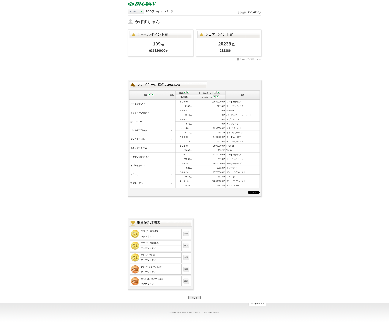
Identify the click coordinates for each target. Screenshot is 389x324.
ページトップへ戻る (257, 304)
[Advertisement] (194, 70)
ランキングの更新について (250, 59)
